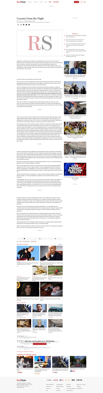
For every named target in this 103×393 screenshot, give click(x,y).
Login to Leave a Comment (40, 343)
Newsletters (79, 388)
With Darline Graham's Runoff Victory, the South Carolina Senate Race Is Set (75, 116)
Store (45, 1)
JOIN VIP (76, 1)
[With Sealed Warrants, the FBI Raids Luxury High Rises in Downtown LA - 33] (60, 362)
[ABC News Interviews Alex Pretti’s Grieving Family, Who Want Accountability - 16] (42, 362)
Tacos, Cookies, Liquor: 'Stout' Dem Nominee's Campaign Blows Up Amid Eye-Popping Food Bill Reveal (24, 330)
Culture (58, 388)
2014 (20, 241)
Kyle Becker (19, 332)
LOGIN (81, 1)
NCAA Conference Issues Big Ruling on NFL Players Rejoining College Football (75, 136)
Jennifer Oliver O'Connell (21, 317)
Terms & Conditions (71, 388)
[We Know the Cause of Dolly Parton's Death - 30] (25, 362)
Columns (58, 390)
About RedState (50, 384)
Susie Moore (75, 179)
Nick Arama (34, 317)
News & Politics (60, 386)
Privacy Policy (70, 390)
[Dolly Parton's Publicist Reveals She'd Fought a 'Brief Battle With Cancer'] (40, 323)
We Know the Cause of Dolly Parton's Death (25, 369)
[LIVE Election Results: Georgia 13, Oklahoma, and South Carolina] (75, 169)
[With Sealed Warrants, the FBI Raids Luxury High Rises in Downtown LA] (24, 308)
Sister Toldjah (35, 332)
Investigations (59, 384)
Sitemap (79, 386)
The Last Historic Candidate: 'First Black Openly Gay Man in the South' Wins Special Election (75, 75)
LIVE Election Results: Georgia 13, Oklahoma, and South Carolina (75, 177)
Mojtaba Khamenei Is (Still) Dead (77, 369)
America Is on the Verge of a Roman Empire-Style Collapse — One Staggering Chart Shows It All (55, 330)
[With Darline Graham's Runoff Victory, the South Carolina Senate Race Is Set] (75, 107)
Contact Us (48, 386)
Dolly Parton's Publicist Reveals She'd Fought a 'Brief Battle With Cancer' (39, 330)
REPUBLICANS (33, 241)
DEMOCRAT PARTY (26, 241)
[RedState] (21, 2)
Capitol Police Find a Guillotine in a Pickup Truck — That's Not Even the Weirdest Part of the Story (75, 96)
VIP (47, 390)
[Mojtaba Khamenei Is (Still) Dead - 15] (78, 362)
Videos (41, 1)
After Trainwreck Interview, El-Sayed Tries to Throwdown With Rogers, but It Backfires (39, 314)
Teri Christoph (50, 317)
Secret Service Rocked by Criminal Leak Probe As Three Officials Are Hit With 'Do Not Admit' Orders (55, 314)
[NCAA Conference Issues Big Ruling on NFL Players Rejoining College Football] (75, 128)
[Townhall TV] (55, 2)
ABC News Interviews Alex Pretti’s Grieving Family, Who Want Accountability (42, 370)
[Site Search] (85, 2)
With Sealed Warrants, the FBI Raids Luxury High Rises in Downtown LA (23, 314)
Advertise (69, 386)
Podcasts (35, 1)
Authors (30, 1)
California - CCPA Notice (81, 384)
